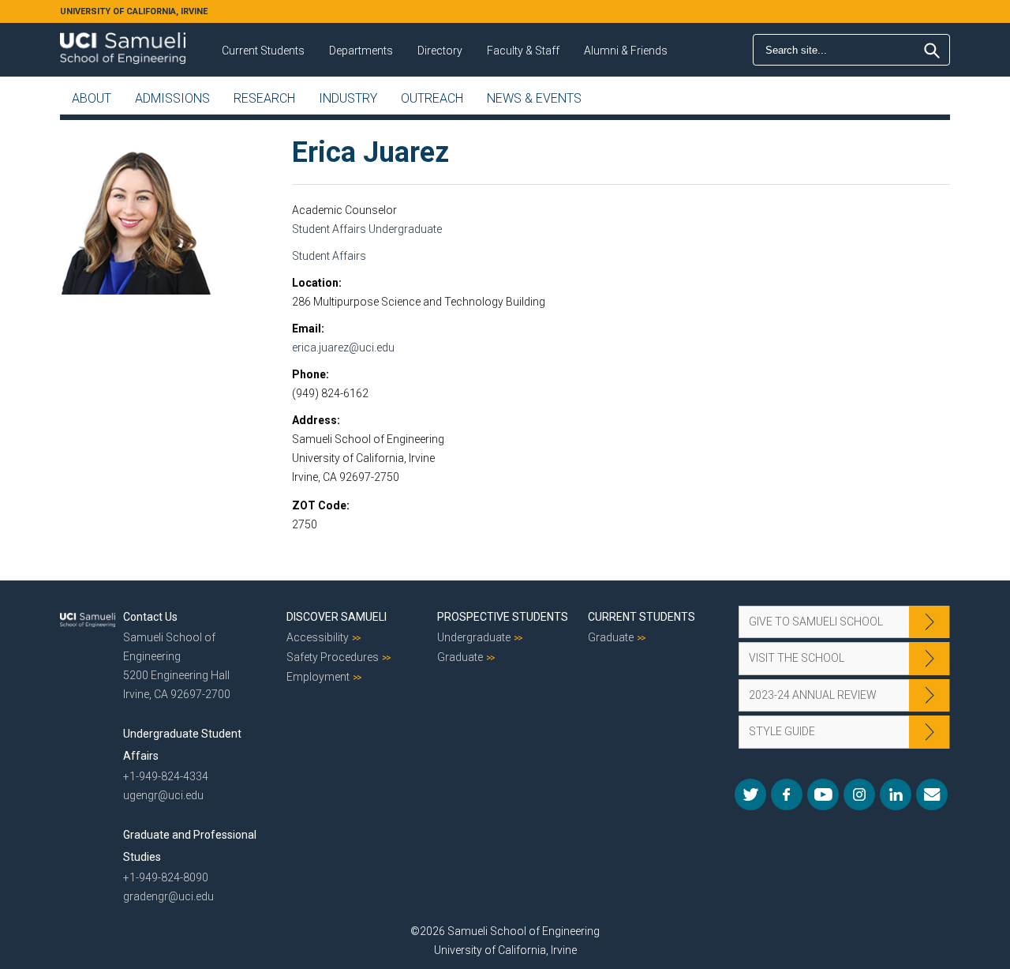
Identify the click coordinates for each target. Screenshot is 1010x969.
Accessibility (317, 637)
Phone (309, 374)
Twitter (750, 794)
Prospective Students (502, 616)
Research (264, 98)
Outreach (432, 98)
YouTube (823, 794)
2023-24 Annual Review (813, 695)
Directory (439, 50)
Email (306, 328)
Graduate (460, 657)
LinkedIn (895, 794)
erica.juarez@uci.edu (343, 347)
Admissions (172, 98)
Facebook (786, 794)
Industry (348, 98)
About (91, 98)
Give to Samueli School (816, 621)
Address (314, 420)
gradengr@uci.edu (168, 896)
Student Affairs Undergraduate (367, 229)
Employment (318, 676)
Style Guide (782, 731)
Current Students (263, 50)
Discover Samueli (336, 616)
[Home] (122, 42)
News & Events (534, 98)
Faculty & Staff (523, 50)
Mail (932, 794)
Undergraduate (474, 637)
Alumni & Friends (626, 50)
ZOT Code (319, 505)
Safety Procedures (332, 657)
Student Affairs (329, 256)
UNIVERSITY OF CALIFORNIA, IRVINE (134, 11)
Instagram (859, 794)
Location (315, 282)
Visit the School (796, 658)
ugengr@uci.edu (163, 795)
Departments (361, 50)
